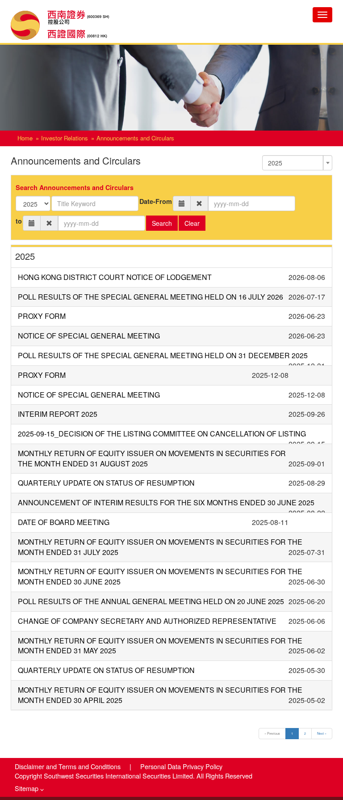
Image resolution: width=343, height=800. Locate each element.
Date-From (155, 201)
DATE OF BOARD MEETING (63, 522)
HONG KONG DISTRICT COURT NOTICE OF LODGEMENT (115, 277)
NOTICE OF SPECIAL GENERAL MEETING (89, 335)
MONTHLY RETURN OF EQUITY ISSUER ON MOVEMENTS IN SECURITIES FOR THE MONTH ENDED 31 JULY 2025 (160, 547)
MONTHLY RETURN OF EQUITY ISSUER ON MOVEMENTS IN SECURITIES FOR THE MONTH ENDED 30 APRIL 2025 (160, 695)
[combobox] (297, 162)
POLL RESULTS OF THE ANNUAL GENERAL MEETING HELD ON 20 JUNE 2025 (151, 601)
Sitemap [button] (27, 788)
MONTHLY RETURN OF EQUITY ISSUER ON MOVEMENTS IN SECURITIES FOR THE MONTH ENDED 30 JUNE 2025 (160, 576)
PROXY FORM (42, 316)
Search (162, 223)
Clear (192, 223)
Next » (321, 733)
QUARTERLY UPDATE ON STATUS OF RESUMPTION (106, 483)
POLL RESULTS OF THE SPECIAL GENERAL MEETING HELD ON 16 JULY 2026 (150, 297)
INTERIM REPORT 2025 (57, 414)
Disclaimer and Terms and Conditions (68, 766)
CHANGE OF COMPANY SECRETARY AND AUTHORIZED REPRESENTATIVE (147, 621)
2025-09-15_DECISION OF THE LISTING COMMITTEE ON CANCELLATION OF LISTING (162, 433)
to (19, 220)
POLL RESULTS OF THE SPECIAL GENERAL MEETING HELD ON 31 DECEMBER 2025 (163, 355)
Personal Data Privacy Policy (181, 766)
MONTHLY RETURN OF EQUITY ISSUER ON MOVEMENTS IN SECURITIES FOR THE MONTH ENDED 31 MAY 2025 (160, 645)
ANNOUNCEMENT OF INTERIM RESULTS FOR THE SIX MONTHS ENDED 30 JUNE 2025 (166, 502)
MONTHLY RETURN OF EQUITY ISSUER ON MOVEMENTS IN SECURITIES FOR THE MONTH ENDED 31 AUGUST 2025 (152, 458)
